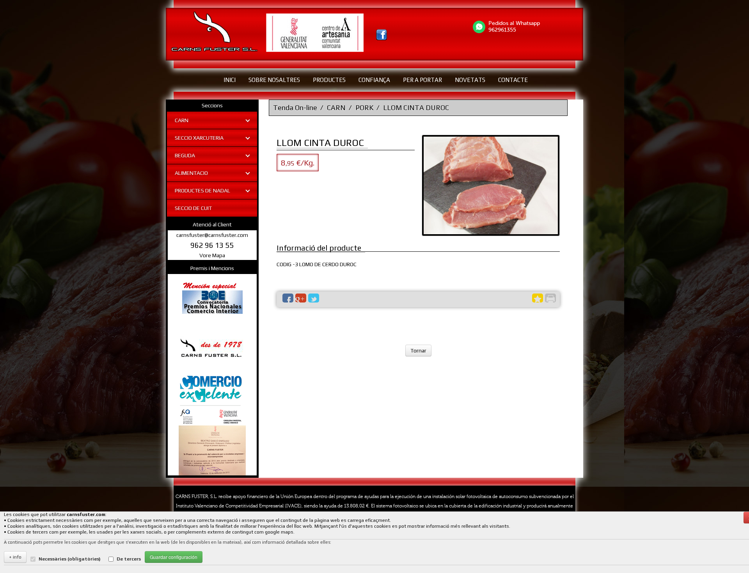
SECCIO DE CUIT (193, 208)
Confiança (374, 80)
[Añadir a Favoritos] (537, 298)
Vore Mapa (212, 255)
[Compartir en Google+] (300, 298)
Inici (230, 80)
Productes (329, 80)
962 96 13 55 (212, 245)
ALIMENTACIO (191, 173)
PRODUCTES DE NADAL (202, 190)
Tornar (418, 350)
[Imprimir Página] (550, 298)
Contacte (513, 80)
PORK (364, 107)
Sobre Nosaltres (274, 80)
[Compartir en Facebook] (287, 298)
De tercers (129, 559)
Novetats (470, 80)
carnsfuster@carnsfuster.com (212, 235)
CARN (181, 120)
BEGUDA (185, 155)
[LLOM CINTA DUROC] (491, 185)
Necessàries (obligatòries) (70, 559)
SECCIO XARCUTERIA (199, 138)
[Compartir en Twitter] (313, 298)
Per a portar (422, 80)
